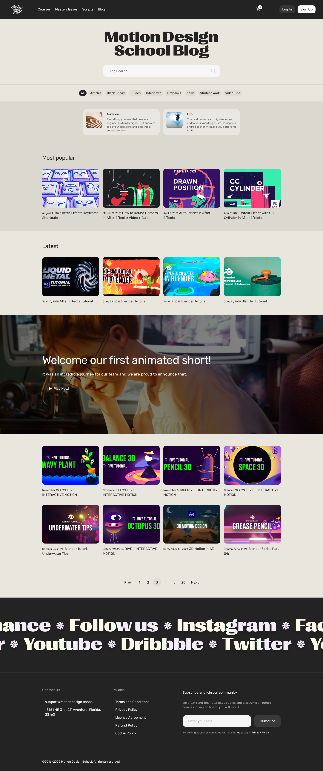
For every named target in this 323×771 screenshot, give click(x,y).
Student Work (210, 93)
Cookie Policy (125, 733)
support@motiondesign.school (69, 702)
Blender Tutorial (133, 301)
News (190, 93)
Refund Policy (126, 725)
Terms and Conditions (132, 702)
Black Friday (116, 93)
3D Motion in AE (201, 549)
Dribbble (223, 644)
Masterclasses (66, 9)
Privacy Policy (126, 710)
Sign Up (306, 9)
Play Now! (61, 389)
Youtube (123, 644)
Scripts (87, 9)
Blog (101, 9)
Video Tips (232, 93)
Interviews (153, 93)
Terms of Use (240, 732)
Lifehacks (174, 93)
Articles (95, 93)
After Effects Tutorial (76, 301)
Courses (44, 9)
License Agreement (130, 717)
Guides (135, 93)
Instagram (171, 625)
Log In (287, 9)
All (83, 93)
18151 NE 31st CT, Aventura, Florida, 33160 (73, 712)
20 (183, 582)
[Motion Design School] (17, 9)
